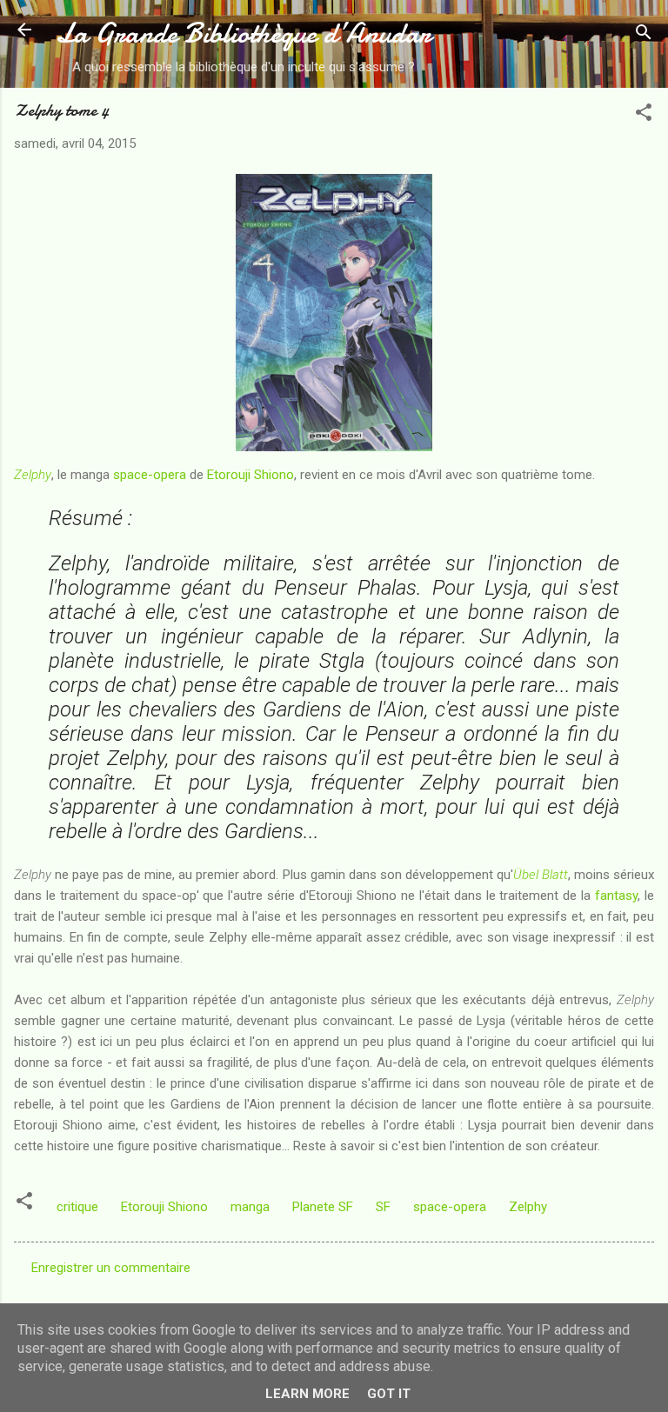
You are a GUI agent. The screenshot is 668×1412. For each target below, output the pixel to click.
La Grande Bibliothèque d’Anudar (243, 33)
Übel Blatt (540, 874)
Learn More (307, 1394)
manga (250, 1207)
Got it (389, 1394)
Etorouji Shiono (250, 475)
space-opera (149, 475)
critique (77, 1207)
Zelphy (32, 475)
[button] (643, 115)
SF (383, 1207)
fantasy (616, 895)
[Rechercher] (643, 35)
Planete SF (322, 1207)
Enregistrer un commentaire (110, 1267)
